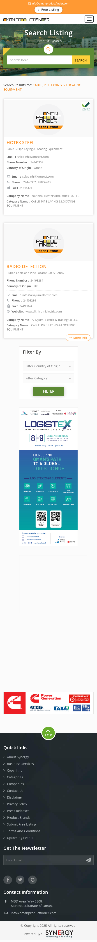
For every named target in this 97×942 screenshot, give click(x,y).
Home (39, 41)
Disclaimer (15, 797)
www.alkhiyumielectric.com (43, 311)
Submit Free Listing (21, 824)
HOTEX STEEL (21, 142)
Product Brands (18, 817)
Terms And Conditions (23, 831)
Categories (15, 777)
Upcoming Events (20, 838)
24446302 (29, 182)
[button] (48, 366)
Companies (15, 784)
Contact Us (15, 790)
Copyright (14, 770)
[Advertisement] (53, 583)
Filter (48, 391)
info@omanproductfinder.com (50, 3)
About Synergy (18, 757)
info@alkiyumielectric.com (40, 295)
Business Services (20, 764)
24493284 (29, 300)
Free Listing (49, 9)
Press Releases (18, 811)
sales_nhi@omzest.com (38, 176)
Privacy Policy (17, 804)
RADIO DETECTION (27, 266)
